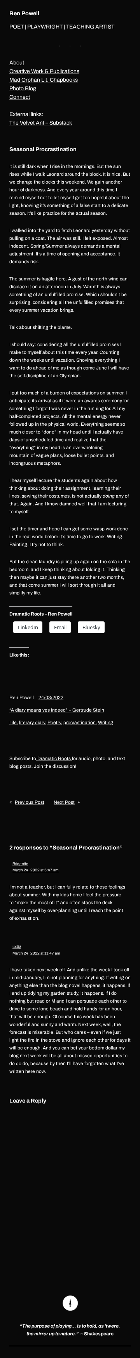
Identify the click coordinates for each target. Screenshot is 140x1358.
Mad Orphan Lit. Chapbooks (43, 80)
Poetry (54, 722)
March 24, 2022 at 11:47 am (36, 953)
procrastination (79, 722)
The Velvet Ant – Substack (40, 123)
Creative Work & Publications (44, 71)
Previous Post (29, 802)
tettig (16, 946)
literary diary (32, 722)
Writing (105, 722)
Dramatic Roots (54, 758)
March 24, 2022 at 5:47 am (35, 870)
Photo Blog (22, 88)
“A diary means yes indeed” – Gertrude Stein (56, 710)
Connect (19, 97)
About (16, 63)
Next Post (64, 802)
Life (13, 722)
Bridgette (20, 864)
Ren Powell (24, 13)
